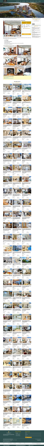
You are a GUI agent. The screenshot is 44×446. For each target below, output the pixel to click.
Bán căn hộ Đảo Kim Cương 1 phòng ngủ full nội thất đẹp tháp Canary (7, 206)
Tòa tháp (27, 1)
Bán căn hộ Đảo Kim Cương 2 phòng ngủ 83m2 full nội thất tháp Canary (26, 206)
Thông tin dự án (32, 1)
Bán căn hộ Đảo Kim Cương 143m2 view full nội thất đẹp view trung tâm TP (26, 91)
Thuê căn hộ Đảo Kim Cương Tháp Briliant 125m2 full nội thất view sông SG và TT (7, 264)
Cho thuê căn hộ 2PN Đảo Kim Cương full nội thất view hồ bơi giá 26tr (26, 103)
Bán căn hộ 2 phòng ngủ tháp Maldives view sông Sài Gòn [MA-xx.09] (17, 264)
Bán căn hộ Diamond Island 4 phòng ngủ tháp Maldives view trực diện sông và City (7, 356)
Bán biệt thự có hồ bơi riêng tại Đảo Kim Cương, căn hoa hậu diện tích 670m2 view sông (26, 402)
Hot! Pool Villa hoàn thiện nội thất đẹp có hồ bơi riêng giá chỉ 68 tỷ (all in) (17, 253)
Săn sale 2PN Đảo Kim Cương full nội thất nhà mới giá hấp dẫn (7, 90)
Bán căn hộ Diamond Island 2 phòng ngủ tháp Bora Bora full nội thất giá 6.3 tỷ (17, 379)
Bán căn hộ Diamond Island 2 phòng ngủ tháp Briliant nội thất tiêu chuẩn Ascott (7, 344)
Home (3, 18)
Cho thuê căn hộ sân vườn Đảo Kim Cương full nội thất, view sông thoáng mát (7, 218)
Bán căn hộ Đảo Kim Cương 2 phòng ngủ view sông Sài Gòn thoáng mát (16, 206)
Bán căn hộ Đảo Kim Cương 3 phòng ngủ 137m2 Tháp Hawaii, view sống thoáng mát (7, 230)
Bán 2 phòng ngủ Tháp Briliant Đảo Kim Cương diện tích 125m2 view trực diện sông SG (17, 344)
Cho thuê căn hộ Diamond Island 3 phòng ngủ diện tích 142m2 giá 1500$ (17, 367)
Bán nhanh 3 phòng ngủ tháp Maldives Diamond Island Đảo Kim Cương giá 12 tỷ (7, 402)
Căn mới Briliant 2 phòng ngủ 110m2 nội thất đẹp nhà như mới (17, 275)
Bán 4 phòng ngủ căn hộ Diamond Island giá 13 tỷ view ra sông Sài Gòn (26, 413)
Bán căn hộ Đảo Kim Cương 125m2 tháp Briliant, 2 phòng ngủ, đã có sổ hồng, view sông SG (7, 253)
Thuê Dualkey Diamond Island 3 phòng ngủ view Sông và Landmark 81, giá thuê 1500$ (7, 425)
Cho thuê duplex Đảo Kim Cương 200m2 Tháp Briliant (26, 148)
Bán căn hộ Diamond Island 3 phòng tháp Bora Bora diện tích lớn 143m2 (26, 298)
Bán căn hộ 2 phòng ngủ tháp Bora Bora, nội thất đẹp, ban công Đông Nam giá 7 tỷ (7, 287)
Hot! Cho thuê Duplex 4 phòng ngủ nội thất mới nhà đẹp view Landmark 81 (26, 287)
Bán (20, 1)
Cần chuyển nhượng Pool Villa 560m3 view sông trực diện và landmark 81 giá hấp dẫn (16, 402)
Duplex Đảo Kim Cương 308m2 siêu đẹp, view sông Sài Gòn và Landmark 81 (17, 356)
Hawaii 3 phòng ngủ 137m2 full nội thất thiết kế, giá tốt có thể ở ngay (7, 275)
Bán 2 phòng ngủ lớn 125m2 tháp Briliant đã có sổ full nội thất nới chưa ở (17, 241)
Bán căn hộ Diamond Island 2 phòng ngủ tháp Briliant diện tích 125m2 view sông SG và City (17, 390)
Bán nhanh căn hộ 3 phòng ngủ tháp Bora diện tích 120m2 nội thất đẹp (7, 310)
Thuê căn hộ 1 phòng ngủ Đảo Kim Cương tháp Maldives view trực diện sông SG (7, 126)
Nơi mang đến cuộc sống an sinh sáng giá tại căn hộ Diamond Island (36, 34)
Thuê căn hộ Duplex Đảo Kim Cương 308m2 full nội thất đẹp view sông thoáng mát (16, 126)
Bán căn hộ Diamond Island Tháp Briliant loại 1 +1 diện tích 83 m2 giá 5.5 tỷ (17, 413)
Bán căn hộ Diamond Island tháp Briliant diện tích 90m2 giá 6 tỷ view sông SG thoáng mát (7, 390)
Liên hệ (39, 1)
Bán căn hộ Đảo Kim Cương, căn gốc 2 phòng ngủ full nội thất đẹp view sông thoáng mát (26, 195)
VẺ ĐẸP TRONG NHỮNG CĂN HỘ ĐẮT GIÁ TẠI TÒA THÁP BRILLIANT (36, 36)
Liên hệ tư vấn (31, 445)
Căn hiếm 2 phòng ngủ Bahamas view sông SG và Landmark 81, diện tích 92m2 (26, 310)
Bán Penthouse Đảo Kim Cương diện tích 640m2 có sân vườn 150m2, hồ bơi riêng (26, 425)
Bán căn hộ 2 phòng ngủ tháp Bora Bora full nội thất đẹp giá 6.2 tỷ (26, 275)
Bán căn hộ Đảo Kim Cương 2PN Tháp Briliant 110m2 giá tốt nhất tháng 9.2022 (17, 160)
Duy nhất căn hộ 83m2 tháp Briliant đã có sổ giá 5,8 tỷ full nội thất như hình (26, 241)
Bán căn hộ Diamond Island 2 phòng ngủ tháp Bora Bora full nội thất (7, 367)
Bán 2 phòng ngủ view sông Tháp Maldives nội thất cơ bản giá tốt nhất (17, 91)
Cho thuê (23, 1)
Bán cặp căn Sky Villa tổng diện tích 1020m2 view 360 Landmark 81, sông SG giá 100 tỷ (7, 298)
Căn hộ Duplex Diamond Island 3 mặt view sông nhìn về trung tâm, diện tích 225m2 (7, 413)
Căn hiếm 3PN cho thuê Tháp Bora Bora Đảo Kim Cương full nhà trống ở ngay (17, 114)
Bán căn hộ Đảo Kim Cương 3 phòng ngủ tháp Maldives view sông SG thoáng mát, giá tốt (16, 218)
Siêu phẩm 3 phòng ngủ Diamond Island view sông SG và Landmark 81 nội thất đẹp (7, 333)
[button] (20, 21)
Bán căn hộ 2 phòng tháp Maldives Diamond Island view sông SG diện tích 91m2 (26, 390)
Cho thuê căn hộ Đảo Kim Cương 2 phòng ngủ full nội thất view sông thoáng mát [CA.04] (7, 183)
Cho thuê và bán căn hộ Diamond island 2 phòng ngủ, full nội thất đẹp (17, 172)
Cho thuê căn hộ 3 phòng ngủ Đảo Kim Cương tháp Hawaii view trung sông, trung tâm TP (17, 149)
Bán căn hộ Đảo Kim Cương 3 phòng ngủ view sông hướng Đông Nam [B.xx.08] (7, 172)
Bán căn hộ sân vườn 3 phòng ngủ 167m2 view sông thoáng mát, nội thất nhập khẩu (17, 333)
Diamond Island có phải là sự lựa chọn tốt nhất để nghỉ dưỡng (36, 32)
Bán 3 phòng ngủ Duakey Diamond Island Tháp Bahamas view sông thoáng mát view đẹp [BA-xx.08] (7, 160)
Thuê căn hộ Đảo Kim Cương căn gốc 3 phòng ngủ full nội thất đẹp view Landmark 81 (7, 195)
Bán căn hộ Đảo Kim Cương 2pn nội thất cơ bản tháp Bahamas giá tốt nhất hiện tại (7, 137)
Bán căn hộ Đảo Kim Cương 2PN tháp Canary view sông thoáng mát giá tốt (7, 149)
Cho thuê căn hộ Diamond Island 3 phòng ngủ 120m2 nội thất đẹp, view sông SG (7, 321)
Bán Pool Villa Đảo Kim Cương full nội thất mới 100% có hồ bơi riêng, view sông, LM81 (26, 264)
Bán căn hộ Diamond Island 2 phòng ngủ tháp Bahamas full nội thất (26, 367)
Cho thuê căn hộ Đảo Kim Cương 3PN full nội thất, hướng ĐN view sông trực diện (7, 114)
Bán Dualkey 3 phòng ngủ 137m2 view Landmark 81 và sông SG (17, 424)
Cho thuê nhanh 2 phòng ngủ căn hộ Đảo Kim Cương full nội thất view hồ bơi (7, 103)
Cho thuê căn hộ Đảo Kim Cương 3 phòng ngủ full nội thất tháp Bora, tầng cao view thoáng (17, 230)
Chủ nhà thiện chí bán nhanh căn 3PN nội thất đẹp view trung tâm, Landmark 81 (26, 126)
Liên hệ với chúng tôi (18, 435)
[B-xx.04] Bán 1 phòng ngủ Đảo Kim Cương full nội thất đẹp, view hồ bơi (26, 253)
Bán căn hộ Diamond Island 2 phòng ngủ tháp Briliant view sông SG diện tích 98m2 (26, 321)
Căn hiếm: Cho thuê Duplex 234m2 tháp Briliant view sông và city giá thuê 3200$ (17, 298)
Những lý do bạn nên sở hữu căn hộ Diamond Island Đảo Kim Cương (36, 28)
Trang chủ (17, 1)
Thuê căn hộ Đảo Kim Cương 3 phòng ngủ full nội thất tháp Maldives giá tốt (26, 218)
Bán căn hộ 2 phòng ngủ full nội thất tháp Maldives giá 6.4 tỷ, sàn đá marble (17, 183)
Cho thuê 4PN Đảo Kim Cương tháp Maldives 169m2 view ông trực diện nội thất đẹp (26, 114)
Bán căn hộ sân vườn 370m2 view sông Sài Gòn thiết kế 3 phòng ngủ (26, 378)
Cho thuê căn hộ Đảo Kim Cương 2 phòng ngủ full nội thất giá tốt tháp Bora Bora (26, 160)
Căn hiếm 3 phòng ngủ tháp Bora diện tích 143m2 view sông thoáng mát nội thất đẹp (26, 356)
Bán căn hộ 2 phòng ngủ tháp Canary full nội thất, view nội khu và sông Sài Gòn (26, 333)
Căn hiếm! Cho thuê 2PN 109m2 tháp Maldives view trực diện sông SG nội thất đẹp (17, 103)
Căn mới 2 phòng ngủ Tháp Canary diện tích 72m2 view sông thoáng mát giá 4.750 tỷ (26, 172)
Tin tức (36, 1)
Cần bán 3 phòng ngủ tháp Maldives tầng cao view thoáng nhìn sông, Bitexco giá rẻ (17, 195)
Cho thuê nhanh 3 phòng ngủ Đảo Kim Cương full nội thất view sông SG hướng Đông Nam (17, 137)
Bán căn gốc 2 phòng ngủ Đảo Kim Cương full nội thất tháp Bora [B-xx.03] (26, 230)
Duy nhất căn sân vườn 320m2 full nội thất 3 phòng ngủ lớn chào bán (26, 137)
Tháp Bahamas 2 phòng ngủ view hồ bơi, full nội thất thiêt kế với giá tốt (7, 241)
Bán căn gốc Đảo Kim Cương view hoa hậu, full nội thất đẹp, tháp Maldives (26, 183)
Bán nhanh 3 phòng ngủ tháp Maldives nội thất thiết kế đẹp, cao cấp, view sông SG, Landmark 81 (17, 310)
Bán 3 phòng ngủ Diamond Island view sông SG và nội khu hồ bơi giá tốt (17, 321)
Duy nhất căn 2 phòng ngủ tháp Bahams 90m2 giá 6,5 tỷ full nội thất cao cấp (7, 379)
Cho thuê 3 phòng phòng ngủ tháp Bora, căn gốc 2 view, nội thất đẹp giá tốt (17, 287)
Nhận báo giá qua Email (37, 19)
